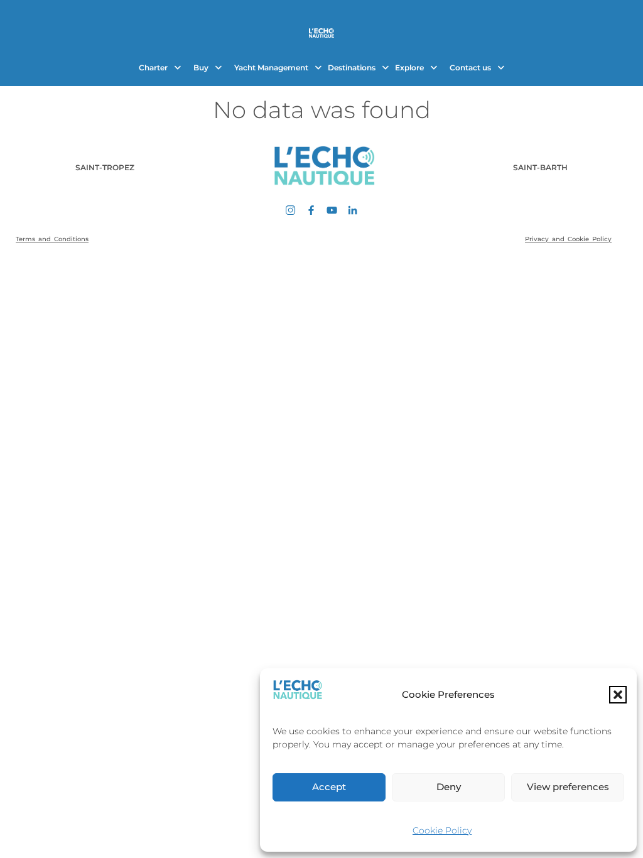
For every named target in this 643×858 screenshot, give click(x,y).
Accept (329, 787)
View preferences (568, 787)
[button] (618, 694)
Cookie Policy (442, 830)
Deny (448, 787)
